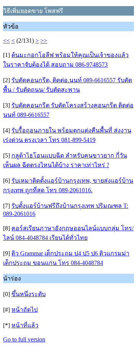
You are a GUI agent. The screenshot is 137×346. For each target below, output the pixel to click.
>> (43, 40)
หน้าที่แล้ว (24, 325)
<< (6, 40)
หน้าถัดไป (24, 309)
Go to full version (24, 339)
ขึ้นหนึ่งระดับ (28, 294)
